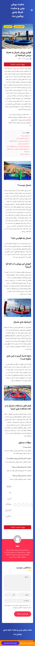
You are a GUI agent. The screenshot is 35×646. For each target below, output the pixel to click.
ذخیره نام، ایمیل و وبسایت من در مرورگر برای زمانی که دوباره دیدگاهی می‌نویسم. (18, 606)
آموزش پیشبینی (19, 26)
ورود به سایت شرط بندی (10, 643)
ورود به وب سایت (17, 64)
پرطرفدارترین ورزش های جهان (15, 68)
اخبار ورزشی (8, 26)
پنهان (24, 133)
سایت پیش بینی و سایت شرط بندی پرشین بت (17, 10)
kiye (17, 546)
